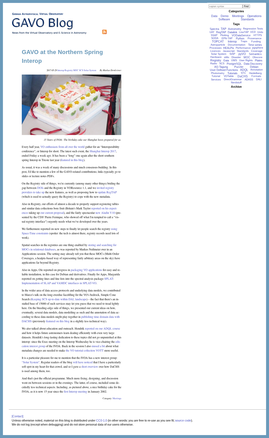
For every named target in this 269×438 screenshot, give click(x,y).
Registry (69, 70)
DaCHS (243, 76)
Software (224, 19)
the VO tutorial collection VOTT (85, 350)
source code (183, 420)
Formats (256, 76)
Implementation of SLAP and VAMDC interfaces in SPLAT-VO (59, 283)
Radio (213, 63)
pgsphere (257, 47)
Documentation (236, 44)
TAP (223, 28)
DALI (259, 79)
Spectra (214, 28)
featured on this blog (58, 321)
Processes (216, 47)
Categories (236, 11)
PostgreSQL (234, 63)
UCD (253, 32)
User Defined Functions (224, 69)
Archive (236, 86)
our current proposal (52, 213)
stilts (226, 57)
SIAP (232, 53)
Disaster (236, 57)
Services (216, 79)
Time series (255, 44)
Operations (254, 16)
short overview (89, 366)
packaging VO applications (86, 270)
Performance (243, 47)
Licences (215, 50)
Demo (225, 16)
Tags (236, 24)
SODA (214, 38)
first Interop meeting (75, 391)
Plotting (224, 35)
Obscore (257, 57)
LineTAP (244, 32)
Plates (258, 60)
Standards (247, 19)
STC (243, 73)
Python (240, 38)
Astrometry (234, 28)
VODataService (241, 35)
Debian (254, 66)
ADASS (249, 79)
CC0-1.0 (101, 420)
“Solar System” (31, 362)
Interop (60, 70)
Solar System (90, 70)
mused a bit (98, 346)
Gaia (226, 60)
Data (214, 16)
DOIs (40, 188)
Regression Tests (253, 28)
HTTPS (257, 35)
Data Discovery (253, 63)
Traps (244, 41)
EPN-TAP (227, 38)
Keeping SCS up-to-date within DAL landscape (59, 299)
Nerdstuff (236, 82)
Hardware (216, 57)
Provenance (254, 38)
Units (260, 32)
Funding (256, 41)
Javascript (229, 50)
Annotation (256, 69)
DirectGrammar (233, 79)
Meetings (117, 398)
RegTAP (221, 32)
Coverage (256, 50)
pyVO (242, 54)
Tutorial (216, 76)
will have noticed (83, 362)
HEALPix (228, 47)
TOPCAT (218, 41)
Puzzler (238, 66)
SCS (81, 70)
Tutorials (232, 73)
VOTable (229, 76)
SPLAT (108, 278)
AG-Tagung (221, 66)
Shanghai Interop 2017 (103, 151)
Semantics (255, 54)
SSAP (214, 35)
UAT (212, 32)
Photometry (217, 73)
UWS (234, 60)
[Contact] (17, 416)
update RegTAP (107, 192)
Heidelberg (255, 73)
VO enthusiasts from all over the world (62, 147)
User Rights (246, 60)
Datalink (232, 32)
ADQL (244, 69)
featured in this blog (72, 160)
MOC (76, 70)
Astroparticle (218, 44)
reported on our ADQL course (102, 328)
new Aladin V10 (105, 213)
